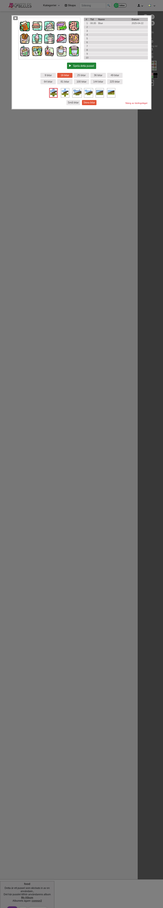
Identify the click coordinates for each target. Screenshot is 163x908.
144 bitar (98, 81)
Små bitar (73, 102)
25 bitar (81, 75)
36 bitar (98, 75)
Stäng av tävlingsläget (136, 103)
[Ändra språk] (151, 6)
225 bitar (115, 81)
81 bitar (65, 81)
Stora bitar (89, 102)
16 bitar (65, 75)
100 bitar (81, 81)
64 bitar (48, 81)
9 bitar (48, 75)
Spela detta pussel (82, 66)
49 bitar (115, 75)
